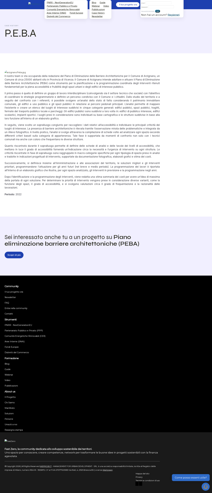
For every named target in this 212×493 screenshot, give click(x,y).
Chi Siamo (10, 402)
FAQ (7, 303)
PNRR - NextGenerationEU (60, 2)
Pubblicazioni (98, 9)
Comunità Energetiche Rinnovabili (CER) (25, 336)
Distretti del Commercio (58, 16)
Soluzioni (9, 413)
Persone (9, 419)
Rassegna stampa (14, 430)
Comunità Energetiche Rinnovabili (63, 9)
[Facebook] (137, 484)
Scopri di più (14, 255)
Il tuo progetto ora (14, 292)
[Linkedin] (140, 484)
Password (144, 7)
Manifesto (10, 408)
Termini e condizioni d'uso (148, 480)
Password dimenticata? (147, 11)
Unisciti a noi (11, 424)
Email (143, 3)
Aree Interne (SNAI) (56, 13)
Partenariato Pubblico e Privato (62, 6)
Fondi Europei (76, 13)
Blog (94, 2)
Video (106, 6)
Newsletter (97, 16)
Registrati (174, 14)
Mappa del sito (142, 474)
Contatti (9, 313)
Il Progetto (10, 397)
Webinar (96, 6)
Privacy (139, 477)
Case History (98, 13)
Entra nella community (16, 308)
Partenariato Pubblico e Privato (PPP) (24, 330)
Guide (102, 2)
